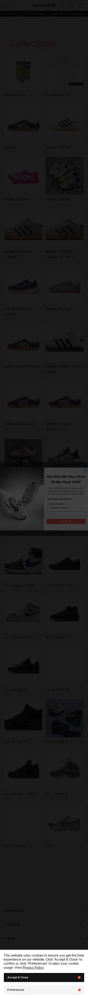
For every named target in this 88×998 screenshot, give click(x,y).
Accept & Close (17, 977)
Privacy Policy (33, 967)
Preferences (15, 989)
